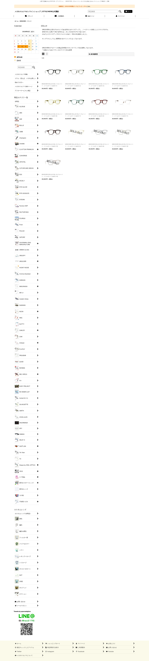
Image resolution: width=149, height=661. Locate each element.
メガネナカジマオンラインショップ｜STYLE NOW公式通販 (37, 11)
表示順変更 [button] (94, 54)
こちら (88, 6)
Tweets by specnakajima (22, 611)
